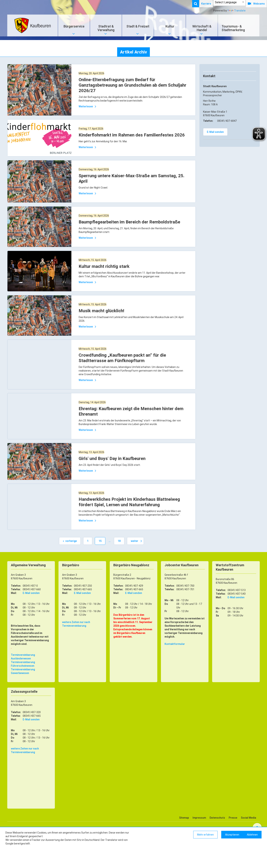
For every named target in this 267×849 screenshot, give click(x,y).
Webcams (259, 3)
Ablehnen (252, 834)
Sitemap (184, 817)
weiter (134, 540)
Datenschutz (217, 817)
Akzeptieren (232, 834)
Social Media (248, 817)
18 (119, 540)
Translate (240, 10)
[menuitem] (197, 3)
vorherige (71, 540)
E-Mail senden (215, 131)
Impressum (199, 817)
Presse (233, 817)
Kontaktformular (175, 643)
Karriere (206, 3)
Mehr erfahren (205, 834)
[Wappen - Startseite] (32, 25)
